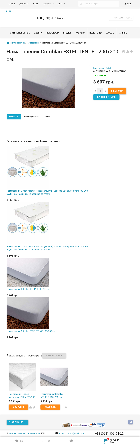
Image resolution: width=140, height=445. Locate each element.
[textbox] (98, 4)
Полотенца (95, 33)
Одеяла (38, 33)
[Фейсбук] (130, 422)
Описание (13, 117)
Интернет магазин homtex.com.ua (24, 433)
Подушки (80, 33)
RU (10, 11)
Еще (60, 4)
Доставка (24, 4)
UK (6, 11)
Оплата (12, 4)
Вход (127, 3)
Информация (16, 422)
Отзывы (47, 117)
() (19, 441)
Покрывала (52, 33)
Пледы (67, 33)
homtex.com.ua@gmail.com (69, 433)
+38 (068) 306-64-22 (51, 18)
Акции (35, 4)
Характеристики (31, 117)
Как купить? (48, 4)
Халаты (110, 33)
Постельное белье (19, 33)
